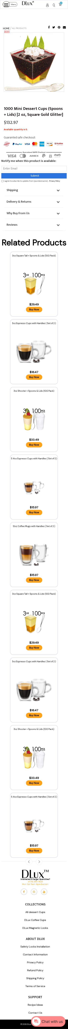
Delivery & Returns (19, 201)
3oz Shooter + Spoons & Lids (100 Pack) (34, 391)
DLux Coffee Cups (35, 920)
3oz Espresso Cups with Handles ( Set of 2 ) (34, 323)
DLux (29, 1024)
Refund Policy (35, 970)
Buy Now (34, 309)
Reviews (12, 224)
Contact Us (35, 1012)
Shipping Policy (35, 978)
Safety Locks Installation (35, 946)
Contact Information (35, 954)
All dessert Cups (35, 912)
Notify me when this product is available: (28, 161)
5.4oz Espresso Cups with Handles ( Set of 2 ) (34, 458)
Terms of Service (35, 986)
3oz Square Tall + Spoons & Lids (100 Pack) (34, 255)
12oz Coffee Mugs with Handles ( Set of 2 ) (34, 526)
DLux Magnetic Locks (35, 928)
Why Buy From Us (18, 213)
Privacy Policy (54, 181)
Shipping (12, 190)
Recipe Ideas (35, 1005)
